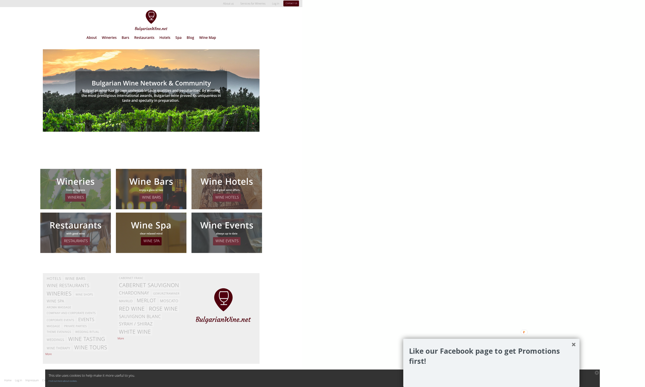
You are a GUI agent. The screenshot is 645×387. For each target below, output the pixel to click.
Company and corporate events (71, 313)
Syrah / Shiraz (136, 324)
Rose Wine (163, 308)
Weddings (55, 339)
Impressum (32, 380)
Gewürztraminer (166, 293)
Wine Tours (90, 347)
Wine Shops (84, 294)
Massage (53, 326)
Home (8, 380)
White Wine (135, 331)
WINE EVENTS (227, 240)
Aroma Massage (59, 307)
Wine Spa (55, 301)
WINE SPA (151, 240)
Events (86, 319)
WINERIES (76, 197)
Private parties (75, 326)
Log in (275, 3)
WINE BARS (151, 197)
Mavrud (126, 301)
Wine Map (207, 37)
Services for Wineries (252, 3)
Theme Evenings (59, 332)
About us (228, 3)
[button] (491, 356)
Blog (190, 37)
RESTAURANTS (76, 240)
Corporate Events (60, 320)
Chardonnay (134, 293)
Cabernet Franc (131, 278)
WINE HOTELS (227, 197)
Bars (125, 37)
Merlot (146, 300)
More (48, 354)
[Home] (151, 18)
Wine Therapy (58, 348)
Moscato (169, 300)
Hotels (164, 37)
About (92, 37)
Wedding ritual (87, 332)
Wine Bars (75, 278)
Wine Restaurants (68, 285)
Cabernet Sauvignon (149, 285)
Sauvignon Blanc (140, 316)
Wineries (109, 37)
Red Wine (132, 308)
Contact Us (291, 3)
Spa (178, 37)
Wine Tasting (86, 338)
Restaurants (144, 37)
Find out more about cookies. (63, 380)
